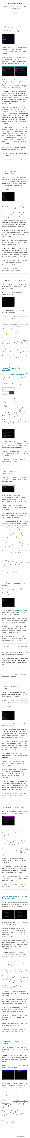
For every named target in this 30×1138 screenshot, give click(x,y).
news (3, 270)
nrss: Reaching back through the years (13, 584)
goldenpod (9, 706)
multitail (25, 254)
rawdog (13, 374)
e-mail (25, 356)
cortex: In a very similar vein (13, 807)
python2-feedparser (20, 453)
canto (24, 593)
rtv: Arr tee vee (8, 27)
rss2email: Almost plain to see (14, 280)
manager (10, 795)
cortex (12, 813)
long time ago (20, 374)
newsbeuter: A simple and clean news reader (14, 1042)
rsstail (7, 189)
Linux (16, 159)
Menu (15, 12)
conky (17, 234)
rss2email (24, 292)
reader (13, 161)
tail (12, 270)
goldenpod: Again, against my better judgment (13, 687)
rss (10, 270)
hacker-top (13, 904)
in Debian (9, 260)
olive (15, 477)
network (8, 161)
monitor (4, 161)
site (16, 161)
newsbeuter (11, 1067)
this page (25, 340)
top (9, 964)
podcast (15, 795)
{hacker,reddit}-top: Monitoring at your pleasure (14, 898)
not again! (5, 743)
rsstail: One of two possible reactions (9, 172)
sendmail (8, 326)
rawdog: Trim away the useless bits (11, 369)
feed (25, 159)
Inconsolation (15, 3)
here (9, 589)
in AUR (17, 451)
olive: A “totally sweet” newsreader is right (13, 472)
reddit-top (17, 811)
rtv (2, 80)
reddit (18, 47)
